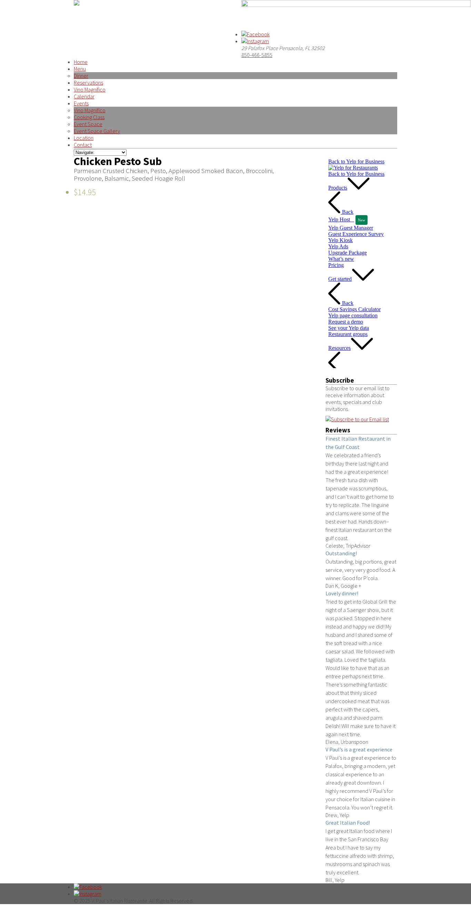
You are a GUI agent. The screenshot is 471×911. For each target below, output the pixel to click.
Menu (80, 68)
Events (81, 103)
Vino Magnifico (90, 89)
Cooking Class (89, 117)
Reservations (88, 82)
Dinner (81, 75)
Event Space (88, 124)
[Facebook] (255, 34)
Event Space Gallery (97, 130)
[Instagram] (255, 41)
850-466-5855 (256, 54)
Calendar (84, 96)
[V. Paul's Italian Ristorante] (76, 3)
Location (83, 137)
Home (81, 61)
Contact (83, 144)
